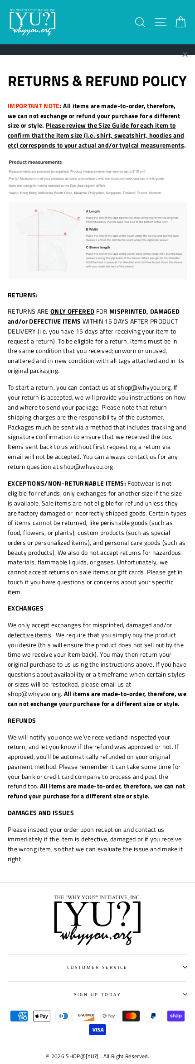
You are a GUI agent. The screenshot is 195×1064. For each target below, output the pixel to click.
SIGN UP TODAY (98, 994)
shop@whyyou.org (144, 387)
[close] (185, 54)
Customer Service (97, 967)
